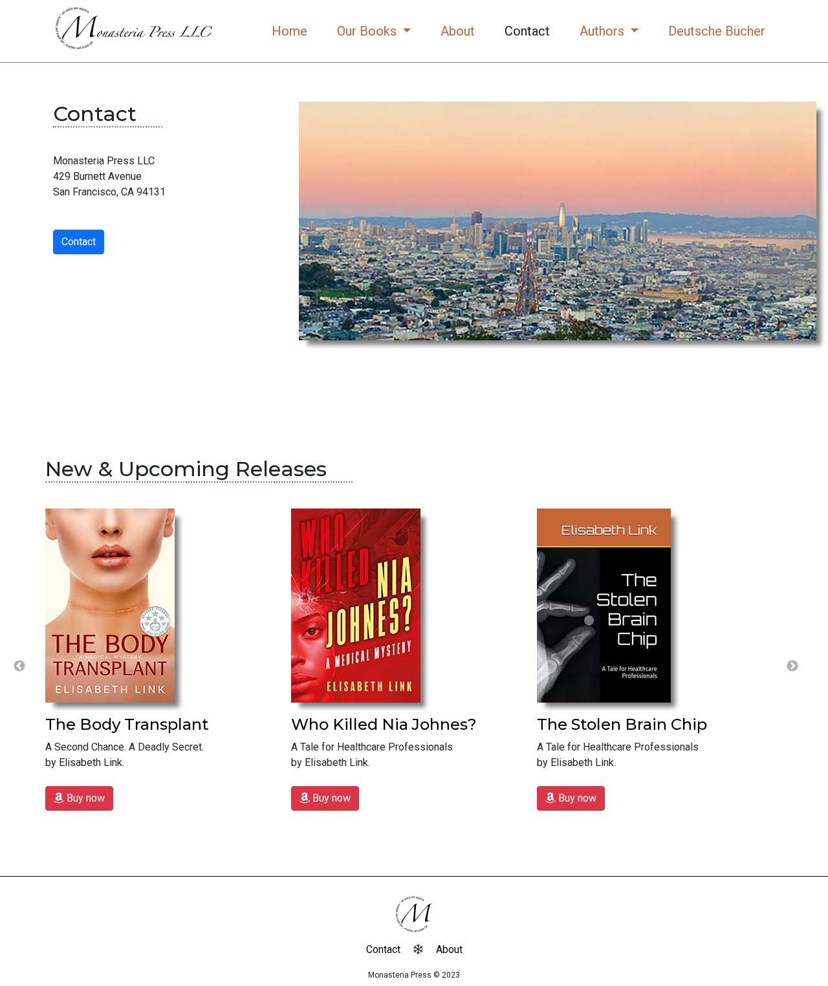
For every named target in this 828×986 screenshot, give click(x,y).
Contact (527, 31)
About (458, 31)
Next (792, 666)
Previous (19, 666)
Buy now (84, 798)
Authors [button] (603, 31)
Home (289, 31)
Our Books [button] (368, 31)
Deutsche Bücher (716, 31)
